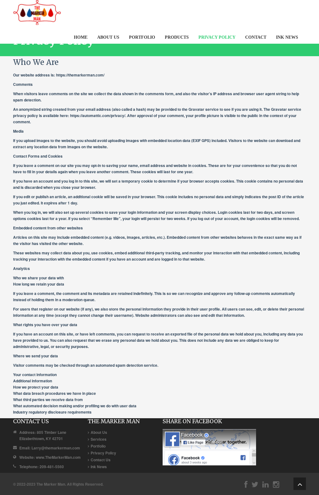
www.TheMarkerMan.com (58, 457)
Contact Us (101, 460)
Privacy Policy (103, 453)
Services (99, 439)
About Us (99, 432)
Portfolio (98, 446)
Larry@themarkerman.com (55, 448)
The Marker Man (50, 484)
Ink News (99, 466)
